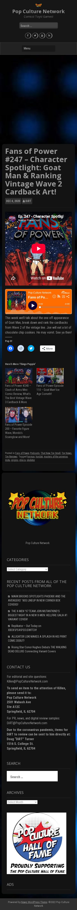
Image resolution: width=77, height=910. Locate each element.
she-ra (22, 460)
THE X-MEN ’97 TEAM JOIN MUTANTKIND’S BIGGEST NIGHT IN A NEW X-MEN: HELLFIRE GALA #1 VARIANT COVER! (38, 615)
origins (14, 460)
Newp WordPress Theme (34, 902)
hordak (39, 456)
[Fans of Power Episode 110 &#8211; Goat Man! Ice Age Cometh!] (50, 376)
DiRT (28, 201)
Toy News (66, 453)
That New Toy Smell (51, 453)
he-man (31, 456)
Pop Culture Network (38, 11)
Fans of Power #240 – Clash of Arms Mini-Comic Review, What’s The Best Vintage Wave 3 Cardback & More (18, 394)
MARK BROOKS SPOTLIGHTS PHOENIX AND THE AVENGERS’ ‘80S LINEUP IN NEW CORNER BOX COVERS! (37, 600)
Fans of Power (22, 453)
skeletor (31, 460)
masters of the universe (56, 456)
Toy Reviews (11, 456)
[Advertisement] (38, 99)
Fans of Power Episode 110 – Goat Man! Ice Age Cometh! (50, 390)
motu (7, 460)
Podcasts (35, 453)
